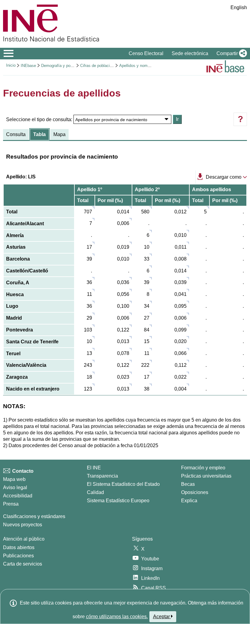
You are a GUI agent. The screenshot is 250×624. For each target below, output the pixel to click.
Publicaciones (18, 555)
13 (89, 353)
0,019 (123, 247)
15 (146, 341)
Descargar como (223, 177)
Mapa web (14, 479)
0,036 (123, 282)
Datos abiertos (18, 547)
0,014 (123, 211)
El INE (94, 467)
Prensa (11, 504)
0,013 (123, 341)
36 (89, 282)
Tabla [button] (39, 134)
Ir (177, 119)
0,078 (123, 353)
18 (89, 377)
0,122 (123, 329)
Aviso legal (15, 487)
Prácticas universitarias (206, 476)
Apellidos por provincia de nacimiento (111, 119)
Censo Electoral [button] (146, 53)
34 (146, 306)
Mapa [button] (59, 134)
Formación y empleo (203, 467)
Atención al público (24, 539)
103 (88, 329)
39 (89, 258)
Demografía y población (62, 65)
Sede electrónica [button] (190, 53)
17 (89, 247)
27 (146, 318)
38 (146, 388)
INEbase (28, 65)
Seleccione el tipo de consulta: (39, 119)
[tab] (16, 134)
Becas (188, 484)
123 (88, 388)
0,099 (180, 329)
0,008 (180, 258)
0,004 (180, 388)
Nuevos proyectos (22, 524)
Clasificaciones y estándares (34, 516)
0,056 (123, 294)
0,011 (181, 247)
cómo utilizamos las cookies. (117, 616)
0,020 (180, 341)
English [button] (238, 7)
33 (146, 258)
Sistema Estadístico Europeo (118, 500)
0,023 (123, 377)
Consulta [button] (16, 134)
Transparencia (102, 476)
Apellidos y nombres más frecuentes (151, 65)
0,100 (123, 306)
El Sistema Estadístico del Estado (123, 484)
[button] (230, 53)
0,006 (123, 223)
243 (88, 365)
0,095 (180, 306)
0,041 (180, 294)
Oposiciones (194, 492)
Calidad (95, 492)
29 (89, 318)
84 (146, 329)
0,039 (180, 282)
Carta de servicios (22, 563)
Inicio (11, 65)
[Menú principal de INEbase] (225, 67)
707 (88, 211)
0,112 (181, 365)
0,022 (180, 377)
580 (145, 211)
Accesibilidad (17, 495)
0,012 (180, 211)
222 (145, 365)
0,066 (180, 353)
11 (89, 294)
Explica (189, 500)
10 (146, 247)
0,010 (180, 235)
